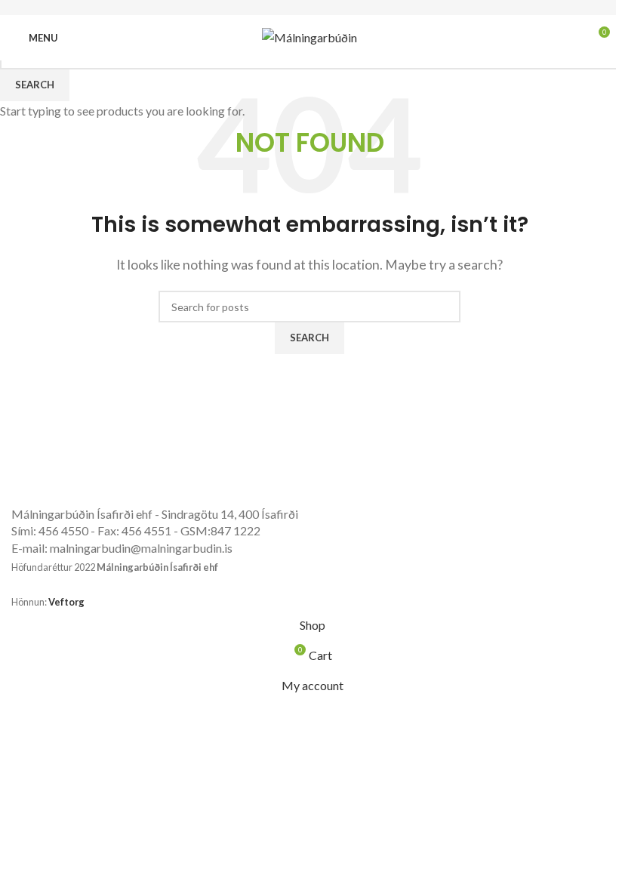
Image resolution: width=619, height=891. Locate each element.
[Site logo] (309, 36)
